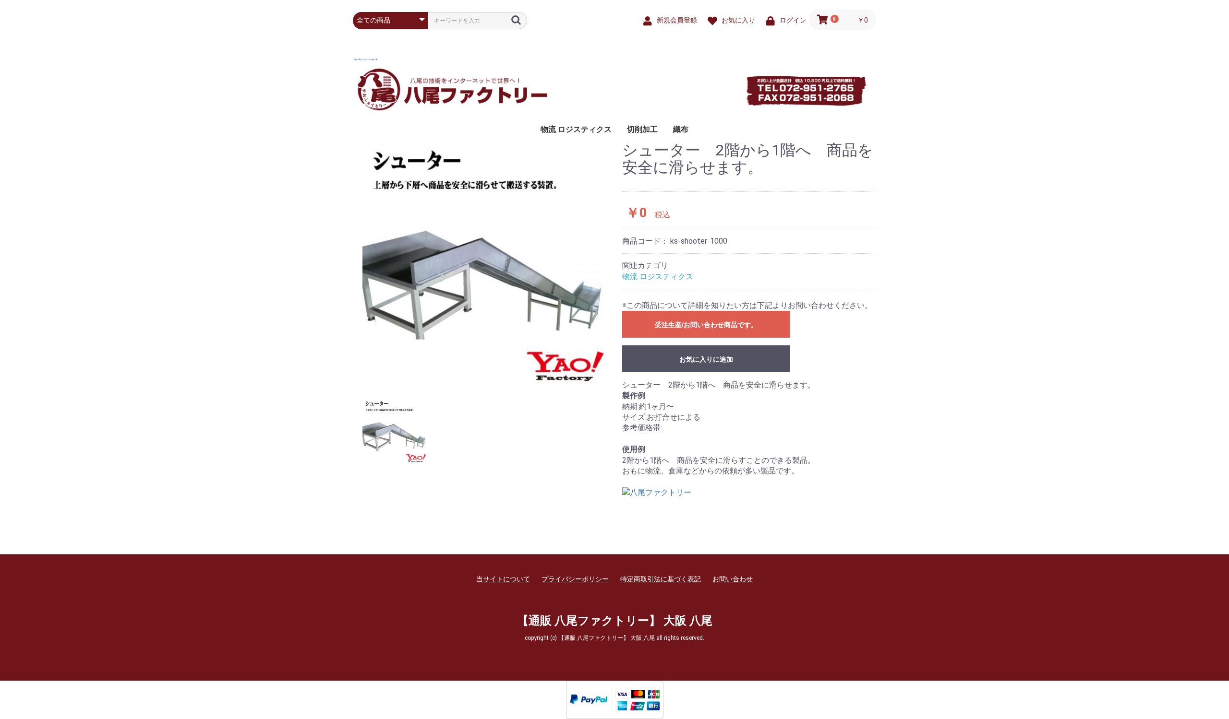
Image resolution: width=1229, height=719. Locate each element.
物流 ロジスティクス (576, 129)
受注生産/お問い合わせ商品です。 (706, 325)
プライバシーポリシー (575, 579)
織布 (680, 129)
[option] (483, 263)
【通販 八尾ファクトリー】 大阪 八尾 (365, 59)
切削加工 (642, 129)
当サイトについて (503, 579)
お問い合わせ (732, 579)
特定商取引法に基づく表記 (660, 579)
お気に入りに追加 (706, 359)
